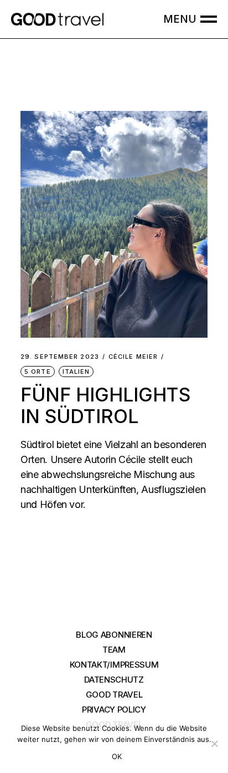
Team (114, 649)
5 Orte (37, 371)
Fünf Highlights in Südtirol (105, 405)
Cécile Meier (133, 357)
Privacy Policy (114, 709)
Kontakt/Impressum (114, 664)
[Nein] (214, 743)
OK (117, 756)
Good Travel (114, 694)
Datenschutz (114, 679)
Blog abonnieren (114, 634)
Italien (76, 371)
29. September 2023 (59, 357)
